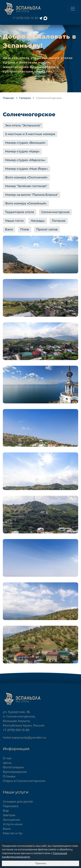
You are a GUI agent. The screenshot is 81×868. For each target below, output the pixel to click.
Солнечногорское (55, 212)
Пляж (24, 229)
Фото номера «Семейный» (26, 203)
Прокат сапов (47, 229)
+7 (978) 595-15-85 (25, 18)
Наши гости (14, 221)
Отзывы (9, 776)
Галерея (25, 98)
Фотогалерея (13, 767)
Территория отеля (19, 212)
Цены (7, 763)
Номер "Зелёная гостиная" (26, 186)
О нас (7, 758)
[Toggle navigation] (72, 8)
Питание (59, 221)
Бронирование (15, 772)
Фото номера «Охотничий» (26, 177)
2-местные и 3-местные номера (30, 134)
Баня (9, 229)
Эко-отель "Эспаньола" (23, 125)
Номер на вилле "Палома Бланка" (31, 195)
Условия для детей (18, 801)
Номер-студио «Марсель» (25, 160)
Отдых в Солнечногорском (24, 781)
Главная (8, 98)
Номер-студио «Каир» (22, 151)
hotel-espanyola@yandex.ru (24, 737)
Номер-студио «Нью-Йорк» (26, 169)
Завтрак (9, 815)
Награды (38, 221)
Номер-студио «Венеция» (25, 143)
